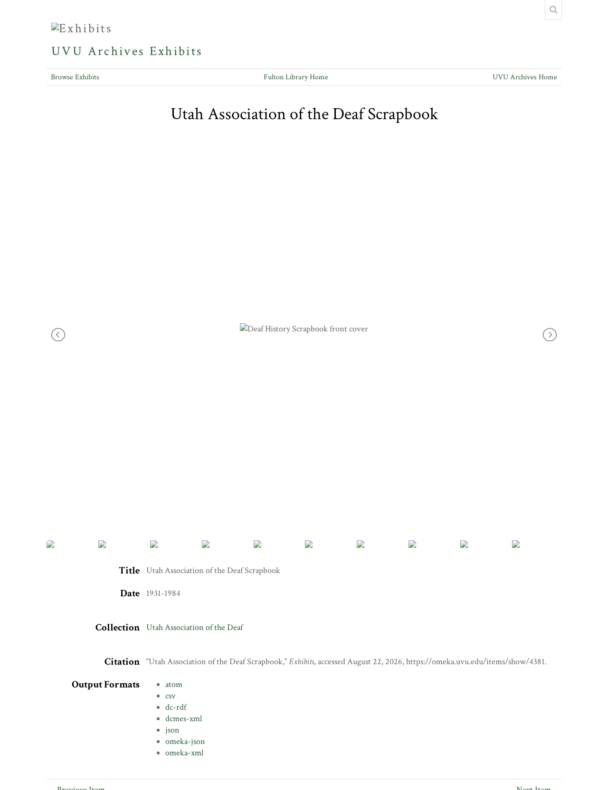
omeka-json (185, 741)
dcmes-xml (183, 718)
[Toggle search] (553, 10)
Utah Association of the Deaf (194, 627)
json (172, 729)
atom (173, 684)
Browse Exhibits (75, 77)
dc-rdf (175, 707)
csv (170, 695)
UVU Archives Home (525, 77)
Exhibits (176, 51)
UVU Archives (98, 51)
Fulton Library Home (296, 77)
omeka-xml (184, 752)
